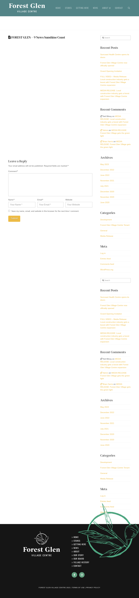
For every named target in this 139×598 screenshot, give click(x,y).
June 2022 (104, 175)
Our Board (79, 558)
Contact (78, 565)
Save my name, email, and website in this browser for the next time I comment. (45, 211)
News (76, 547)
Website (68, 200)
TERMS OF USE (78, 587)
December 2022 (107, 170)
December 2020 (107, 191)
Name (11, 200)
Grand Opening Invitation (111, 71)
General (103, 230)
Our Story (79, 555)
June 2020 (104, 202)
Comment (13, 171)
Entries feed (105, 259)
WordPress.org (106, 270)
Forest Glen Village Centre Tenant (114, 225)
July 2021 (104, 186)
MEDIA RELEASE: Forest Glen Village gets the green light (115, 133)
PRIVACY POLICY (93, 587)
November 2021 (107, 181)
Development (106, 220)
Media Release (106, 236)
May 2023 (104, 164)
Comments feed (107, 264)
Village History (81, 562)
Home (76, 537)
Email (40, 200)
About (76, 551)
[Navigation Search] (128, 8)
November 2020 (107, 197)
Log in (103, 253)
